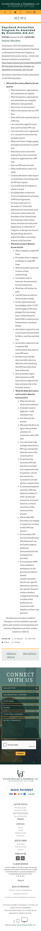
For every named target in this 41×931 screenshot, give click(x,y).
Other (17, 642)
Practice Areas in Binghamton (20, 890)
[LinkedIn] (23, 858)
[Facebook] (18, 858)
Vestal (20, 830)
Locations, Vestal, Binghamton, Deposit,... (20, 897)
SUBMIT (20, 754)
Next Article (29, 654)
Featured (5, 41)
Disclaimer (27, 908)
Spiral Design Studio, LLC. (26, 925)
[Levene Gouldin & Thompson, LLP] (20, 5)
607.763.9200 (20, 813)
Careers (21, 850)
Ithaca (20, 828)
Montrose (20, 836)
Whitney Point (20, 833)
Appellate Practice (20, 894)
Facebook (18, 639)
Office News (15, 41)
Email (6, 642)
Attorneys (20, 844)
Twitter (31, 639)
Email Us (20, 819)
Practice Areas (20, 847)
